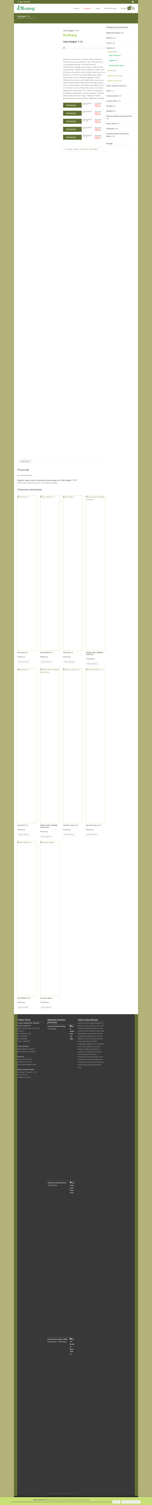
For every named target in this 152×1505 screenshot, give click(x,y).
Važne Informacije (110, 8)
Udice (108, 91)
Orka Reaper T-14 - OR (88, 120)
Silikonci (76, 149)
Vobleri (110, 71)
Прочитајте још (71, 106)
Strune (108, 43)
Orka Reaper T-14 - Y (88, 128)
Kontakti (123, 8)
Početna (76, 8)
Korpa (98, 8)
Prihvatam (116, 1502)
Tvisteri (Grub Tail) (86, 149)
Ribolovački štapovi (113, 33)
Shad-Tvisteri (113, 55)
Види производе (23, 662)
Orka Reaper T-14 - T (88, 112)
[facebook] (133, 2)
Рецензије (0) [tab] (25, 461)
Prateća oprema (112, 96)
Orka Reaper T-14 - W (88, 136)
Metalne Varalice (113, 76)
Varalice (95, 149)
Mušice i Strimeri (113, 81)
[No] (149, 1501)
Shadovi (112, 60)
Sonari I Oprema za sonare (115, 86)
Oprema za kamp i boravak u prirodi (119, 116)
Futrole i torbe (111, 101)
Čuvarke (109, 106)
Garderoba (110, 129)
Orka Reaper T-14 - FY (88, 104)
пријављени (31, 483)
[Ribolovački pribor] (25, 8)
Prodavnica (87, 8)
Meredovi (109, 111)
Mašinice (109, 38)
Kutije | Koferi (111, 124)
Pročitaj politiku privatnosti (131, 1502)
